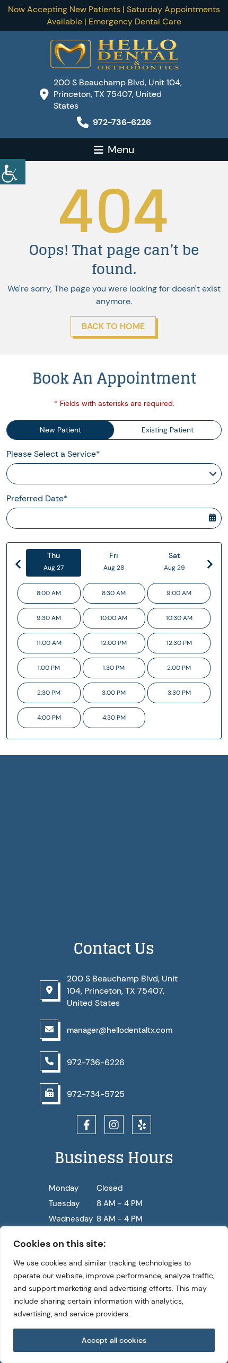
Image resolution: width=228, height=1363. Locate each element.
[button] (12, 171)
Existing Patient (168, 430)
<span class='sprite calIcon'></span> (212, 511)
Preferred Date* (37, 498)
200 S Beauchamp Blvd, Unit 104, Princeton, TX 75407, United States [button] (118, 94)
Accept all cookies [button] (114, 1340)
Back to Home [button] (113, 326)
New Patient (60, 430)
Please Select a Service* (53, 453)
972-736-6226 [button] (122, 122)
